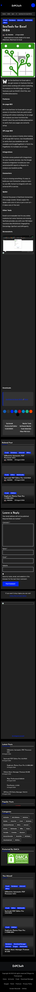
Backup (5, 821)
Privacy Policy (27, 984)
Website (5, 565)
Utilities (13, 493)
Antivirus (25, 817)
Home (5, 979)
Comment (6, 522)
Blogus (29, 973)
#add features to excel (11, 37)
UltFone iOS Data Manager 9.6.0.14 (15, 792)
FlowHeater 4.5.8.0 (13, 785)
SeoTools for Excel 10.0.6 (14, 399)
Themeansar (18, 976)
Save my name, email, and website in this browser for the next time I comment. (16, 578)
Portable (5, 832)
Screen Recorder (8, 836)
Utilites (24, 988)
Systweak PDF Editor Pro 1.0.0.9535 (17, 478)
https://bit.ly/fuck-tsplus (18, 596)
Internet (20, 20)
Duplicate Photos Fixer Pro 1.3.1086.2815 (20, 765)
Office (5, 22)
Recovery (22, 832)
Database (12, 20)
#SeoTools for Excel (16, 40)
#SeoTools (6, 40)
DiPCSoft (16, 6)
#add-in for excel (24, 37)
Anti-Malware (16, 817)
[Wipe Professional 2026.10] (4, 779)
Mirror (26, 399)
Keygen (5, 828)
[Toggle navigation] (1, 5)
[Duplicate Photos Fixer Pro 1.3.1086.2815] (4, 766)
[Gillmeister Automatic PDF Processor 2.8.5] (4, 750)
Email (5, 557)
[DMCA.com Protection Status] (18, 858)
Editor (13, 475)
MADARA (10, 35)
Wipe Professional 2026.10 (15, 778)
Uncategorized (7, 840)
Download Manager (8, 824)
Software (27, 836)
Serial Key (19, 836)
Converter (13, 821)
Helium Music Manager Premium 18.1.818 (17, 772)
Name (5, 549)
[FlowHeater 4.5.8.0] (4, 786)
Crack (5, 20)
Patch (28, 828)
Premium (14, 832)
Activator (6, 817)
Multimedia (28, 20)
